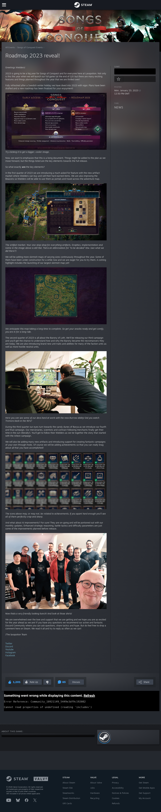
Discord (9, 646)
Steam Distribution (71, 798)
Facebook (10, 655)
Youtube (9, 649)
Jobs (92, 788)
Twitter (8, 643)
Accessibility (118, 788)
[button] (135, 71)
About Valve (96, 782)
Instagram (10, 652)
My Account (145, 798)
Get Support (144, 793)
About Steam (69, 782)
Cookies (115, 798)
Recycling (94, 798)
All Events (10, 47)
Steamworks (68, 793)
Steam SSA (68, 788)
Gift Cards (67, 803)
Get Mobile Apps (147, 788)
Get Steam (144, 782)
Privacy (115, 782)
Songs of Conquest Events (30, 47)
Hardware (95, 793)
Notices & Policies (120, 793)
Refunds (116, 803)
